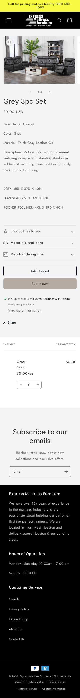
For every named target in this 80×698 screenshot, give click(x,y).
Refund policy (36, 682)
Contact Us (16, 639)
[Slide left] (30, 92)
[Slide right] (50, 92)
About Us (15, 629)
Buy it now (40, 283)
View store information (24, 310)
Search (14, 599)
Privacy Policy (19, 609)
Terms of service (28, 688)
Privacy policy (57, 682)
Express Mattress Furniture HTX (38, 676)
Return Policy (18, 619)
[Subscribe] (66, 471)
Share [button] (12, 322)
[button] (9, 20)
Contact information (54, 688)
